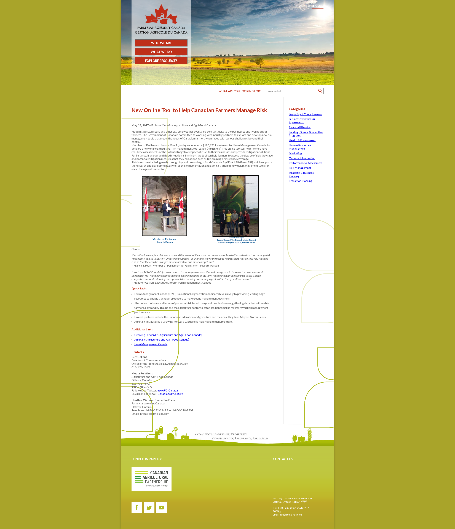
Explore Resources (161, 61)
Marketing (295, 153)
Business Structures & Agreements (302, 120)
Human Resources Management (300, 146)
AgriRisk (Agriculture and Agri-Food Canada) (161, 339)
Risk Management (300, 167)
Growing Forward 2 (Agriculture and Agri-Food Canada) (168, 334)
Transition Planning (300, 180)
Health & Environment (302, 140)
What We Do (161, 52)
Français (303, 5)
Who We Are (161, 43)
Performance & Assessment (305, 163)
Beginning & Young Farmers (305, 114)
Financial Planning (300, 127)
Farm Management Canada (150, 344)
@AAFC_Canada (167, 390)
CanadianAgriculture (170, 393)
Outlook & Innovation (302, 158)
